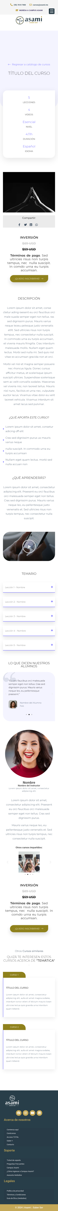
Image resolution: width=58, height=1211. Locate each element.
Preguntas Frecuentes (15, 1164)
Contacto (10, 1144)
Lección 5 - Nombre (15, 645)
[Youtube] (32, 1113)
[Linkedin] (39, 1113)
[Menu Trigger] (51, 11)
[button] (29, 546)
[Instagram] (25, 1113)
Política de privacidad (15, 1191)
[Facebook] (19, 1113)
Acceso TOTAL (13, 1137)
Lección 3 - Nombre (15, 616)
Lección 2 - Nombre (15, 601)
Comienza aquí (12, 1130)
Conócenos (11, 1133)
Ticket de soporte (14, 1160)
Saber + (10, 1141)
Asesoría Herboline (14, 1175)
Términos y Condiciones (16, 1195)
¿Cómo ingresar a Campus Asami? (20, 1171)
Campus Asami (13, 1168)
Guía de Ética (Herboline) (16, 1198)
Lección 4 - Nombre (15, 630)
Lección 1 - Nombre (15, 587)
